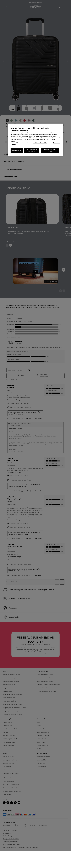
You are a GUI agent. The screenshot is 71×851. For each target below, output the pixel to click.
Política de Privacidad (40, 143)
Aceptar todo (16, 150)
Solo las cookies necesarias (32, 150)
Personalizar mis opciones (49, 150)
